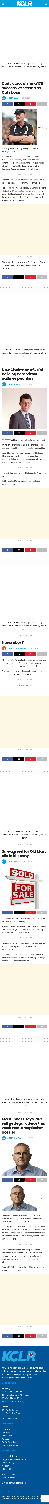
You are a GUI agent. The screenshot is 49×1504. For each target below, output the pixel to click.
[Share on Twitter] (19, 104)
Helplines (6, 1432)
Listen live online (9, 1418)
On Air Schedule (9, 1442)
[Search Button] (46, 3)
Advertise (6, 1438)
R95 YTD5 (6, 1468)
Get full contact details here (14, 1482)
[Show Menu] (3, 3)
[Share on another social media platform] (42, 104)
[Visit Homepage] (24, 3)
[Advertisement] (24, 34)
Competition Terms (10, 1445)
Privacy (15, 1492)
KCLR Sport (13, 98)
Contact (24, 1492)
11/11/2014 (26, 98)
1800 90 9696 (9, 1474)
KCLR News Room (15, 384)
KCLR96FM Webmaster (17, 648)
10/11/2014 (30, 861)
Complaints (7, 1435)
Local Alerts (7, 1429)
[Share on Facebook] (7, 104)
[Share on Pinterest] (30, 104)
